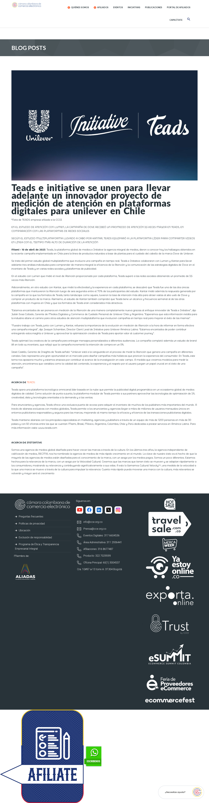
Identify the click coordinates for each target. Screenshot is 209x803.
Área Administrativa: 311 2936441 (102, 542)
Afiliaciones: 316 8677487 (98, 549)
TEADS (31, 382)
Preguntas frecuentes (30, 516)
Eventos (118, 7)
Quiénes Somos (80, 7)
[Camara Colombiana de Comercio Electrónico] (32, 5)
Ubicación (24, 530)
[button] (188, 19)
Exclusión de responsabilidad (35, 537)
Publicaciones (153, 7)
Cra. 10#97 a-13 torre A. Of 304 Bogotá (99, 569)
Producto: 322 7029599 (97, 555)
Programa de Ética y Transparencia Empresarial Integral (37, 546)
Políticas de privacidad (31, 523)
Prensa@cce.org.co (94, 528)
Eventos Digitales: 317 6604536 (101, 535)
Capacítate (175, 20)
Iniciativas (134, 7)
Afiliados (102, 7)
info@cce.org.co (93, 521)
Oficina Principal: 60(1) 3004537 (101, 562)
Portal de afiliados (178, 7)
